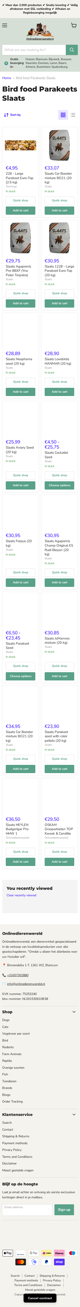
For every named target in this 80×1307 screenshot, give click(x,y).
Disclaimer (9, 1163)
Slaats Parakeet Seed (17, 645)
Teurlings (11, 186)
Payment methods (15, 1143)
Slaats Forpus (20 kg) (19, 543)
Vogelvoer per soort (16, 1033)
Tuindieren (9, 1081)
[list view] (73, 115)
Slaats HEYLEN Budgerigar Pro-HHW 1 (18, 829)
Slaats (48, 186)
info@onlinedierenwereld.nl (26, 984)
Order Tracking (12, 1101)
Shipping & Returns (15, 1136)
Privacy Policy (12, 1150)
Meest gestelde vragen (18, 1170)
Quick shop (20, 200)
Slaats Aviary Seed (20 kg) (20, 449)
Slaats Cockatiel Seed (56, 454)
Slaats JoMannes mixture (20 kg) (57, 640)
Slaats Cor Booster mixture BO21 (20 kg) (58, 177)
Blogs (6, 1095)
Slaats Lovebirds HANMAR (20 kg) (58, 361)
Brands (7, 1088)
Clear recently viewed (21, 895)
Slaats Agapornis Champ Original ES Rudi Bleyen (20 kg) (59, 547)
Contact (7, 1129)
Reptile (7, 1061)
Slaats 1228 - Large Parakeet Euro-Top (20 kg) (59, 270)
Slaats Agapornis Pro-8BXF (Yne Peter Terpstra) (18, 270)
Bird (5, 1040)
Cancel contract (40, 1298)
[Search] (72, 50)
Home (6, 78)
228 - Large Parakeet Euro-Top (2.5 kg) (19, 177)
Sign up (64, 1209)
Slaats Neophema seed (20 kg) (19, 361)
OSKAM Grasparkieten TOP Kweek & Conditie (59, 829)
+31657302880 (17, 975)
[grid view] (63, 115)
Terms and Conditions (17, 1157)
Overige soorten (13, 1068)
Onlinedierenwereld (17, 837)
